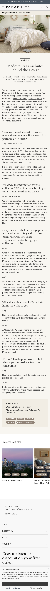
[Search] (42, 7)
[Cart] (46, 7)
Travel (24, 474)
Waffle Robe (41, 474)
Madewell (6, 93)
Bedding (40, 467)
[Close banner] (48, 568)
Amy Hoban (11, 419)
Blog (4, 13)
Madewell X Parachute (25, 422)
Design (20, 419)
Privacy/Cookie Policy (37, 588)
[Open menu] (3, 7)
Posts (9, 13)
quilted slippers (35, 99)
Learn (7, 474)
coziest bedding (20, 99)
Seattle (15, 474)
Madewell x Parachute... (22, 13)
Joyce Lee (29, 419)
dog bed (43, 101)
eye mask (6, 101)
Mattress (40, 471)
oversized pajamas (20, 101)
